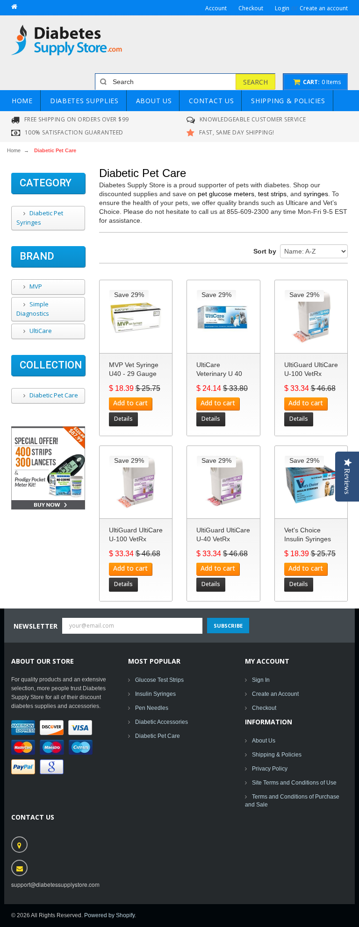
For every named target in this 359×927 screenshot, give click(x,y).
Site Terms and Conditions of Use (294, 782)
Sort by (264, 251)
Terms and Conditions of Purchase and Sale (292, 800)
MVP (35, 286)
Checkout (264, 708)
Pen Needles (151, 708)
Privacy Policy (269, 768)
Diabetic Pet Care (53, 395)
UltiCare (40, 330)
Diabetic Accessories (161, 722)
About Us (263, 740)
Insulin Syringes (155, 694)
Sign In (261, 680)
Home (14, 150)
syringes (315, 194)
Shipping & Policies (277, 754)
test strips (272, 194)
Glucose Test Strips (159, 680)
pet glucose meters (226, 194)
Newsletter (35, 626)
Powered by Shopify (109, 915)
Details (123, 419)
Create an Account (275, 694)
